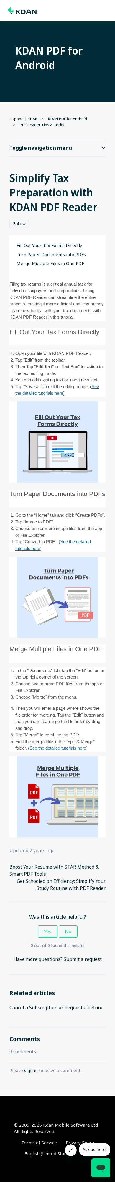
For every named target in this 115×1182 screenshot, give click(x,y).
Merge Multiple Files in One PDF (50, 263)
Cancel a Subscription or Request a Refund (56, 1007)
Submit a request (83, 959)
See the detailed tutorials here (57, 747)
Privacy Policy (80, 1142)
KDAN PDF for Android (67, 118)
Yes (47, 931)
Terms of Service (39, 1142)
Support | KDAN (23, 118)
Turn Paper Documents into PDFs (51, 254)
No (68, 931)
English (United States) (48, 1153)
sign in (31, 1070)
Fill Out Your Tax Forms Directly (49, 245)
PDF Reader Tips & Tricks (42, 124)
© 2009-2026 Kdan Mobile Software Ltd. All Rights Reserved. (56, 1128)
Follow (19, 223)
